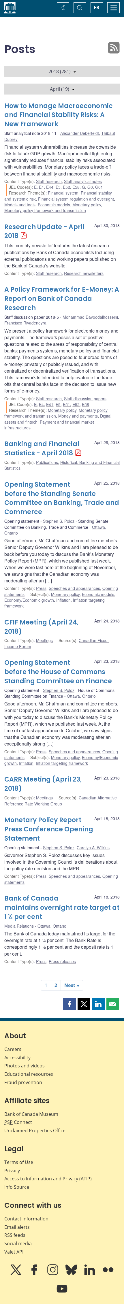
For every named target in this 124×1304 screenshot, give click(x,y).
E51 (66, 404)
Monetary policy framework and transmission (45, 210)
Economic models (54, 204)
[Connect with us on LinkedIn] (90, 1274)
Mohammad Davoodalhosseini (90, 317)
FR (96, 7)
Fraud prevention (23, 1082)
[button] (69, 1004)
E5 (58, 187)
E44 (49, 187)
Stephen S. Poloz (58, 521)
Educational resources (28, 1074)
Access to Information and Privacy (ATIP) (48, 1178)
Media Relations (19, 926)
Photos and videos (24, 1066)
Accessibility (17, 1057)
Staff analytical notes (83, 181)
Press (41, 588)
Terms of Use (18, 1162)
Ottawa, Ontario (81, 696)
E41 (49, 404)
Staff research (49, 181)
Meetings (44, 640)
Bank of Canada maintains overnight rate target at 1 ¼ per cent (61, 907)
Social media (18, 1243)
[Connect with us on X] (16, 1274)
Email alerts (17, 1227)
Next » (71, 985)
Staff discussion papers (85, 398)
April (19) (59, 89)
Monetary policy (86, 204)
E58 (76, 187)
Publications (47, 462)
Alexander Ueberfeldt (79, 133)
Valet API (13, 1252)
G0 (90, 187)
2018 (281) (59, 71)
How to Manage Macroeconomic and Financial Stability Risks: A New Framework (58, 115)
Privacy (12, 1170)
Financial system (63, 193)
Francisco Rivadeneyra (25, 323)
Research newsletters (84, 273)
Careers (12, 1049)
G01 (99, 187)
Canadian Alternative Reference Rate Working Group (60, 800)
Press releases (62, 961)
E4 (41, 187)
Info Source (16, 1187)
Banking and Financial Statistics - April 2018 (41, 448)
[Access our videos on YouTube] (62, 1293)
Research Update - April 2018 (44, 231)
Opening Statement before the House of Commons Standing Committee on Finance (58, 672)
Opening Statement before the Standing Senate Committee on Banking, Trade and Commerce (61, 498)
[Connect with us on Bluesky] (72, 1274)
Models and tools (19, 204)
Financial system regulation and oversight (76, 199)
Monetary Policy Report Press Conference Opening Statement (48, 829)
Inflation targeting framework (62, 763)
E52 (66, 187)
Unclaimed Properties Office (34, 1130)
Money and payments (78, 416)
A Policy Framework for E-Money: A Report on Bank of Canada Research (61, 298)
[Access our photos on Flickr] (108, 1274)
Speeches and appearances (74, 588)
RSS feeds (14, 1235)
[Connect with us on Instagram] (53, 1274)
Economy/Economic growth (29, 600)
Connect (18, 1122)
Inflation (63, 600)
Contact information (26, 1219)
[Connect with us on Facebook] (35, 1274)
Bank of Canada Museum (31, 1114)
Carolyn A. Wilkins (93, 847)
